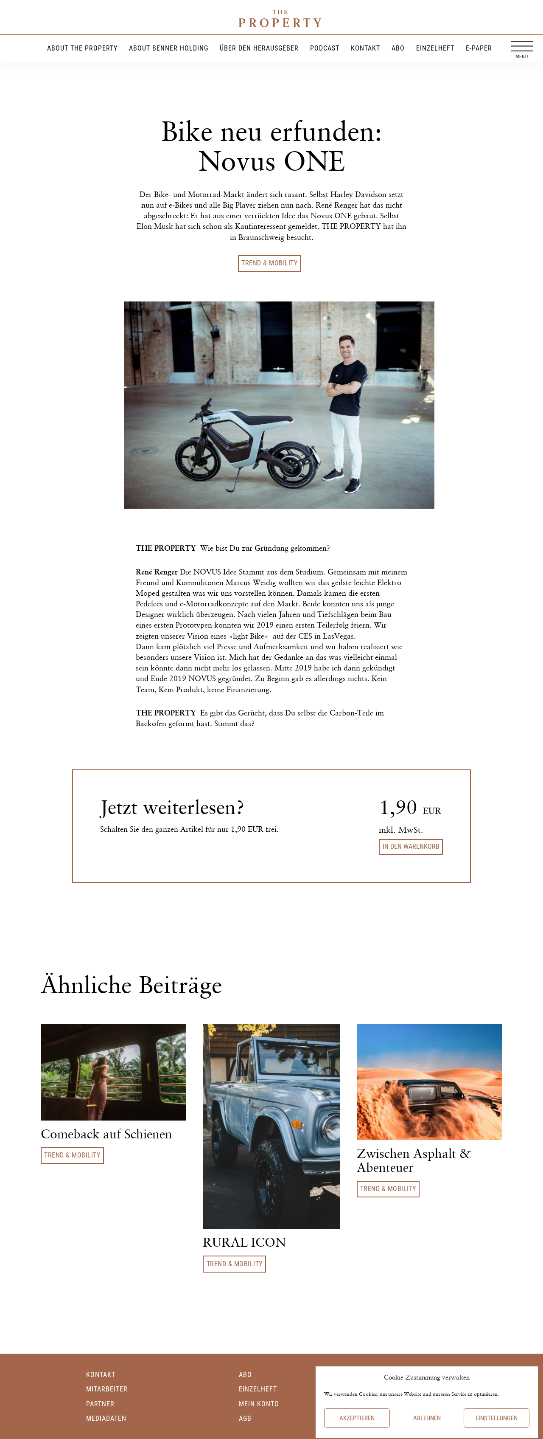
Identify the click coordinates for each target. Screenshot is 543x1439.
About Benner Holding (168, 48)
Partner (100, 1404)
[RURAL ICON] (271, 1125)
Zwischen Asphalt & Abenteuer (414, 1160)
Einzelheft (435, 48)
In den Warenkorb (411, 846)
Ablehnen (427, 1418)
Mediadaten (106, 1418)
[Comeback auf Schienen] (113, 1071)
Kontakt (365, 48)
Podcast (324, 48)
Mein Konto (259, 1404)
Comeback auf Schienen (106, 1133)
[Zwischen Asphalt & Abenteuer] (429, 1080)
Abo (398, 48)
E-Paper (479, 48)
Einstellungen (497, 1418)
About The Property (82, 48)
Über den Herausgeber (259, 48)
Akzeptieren (357, 1418)
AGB (245, 1418)
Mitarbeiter (107, 1389)
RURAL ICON (244, 1242)
